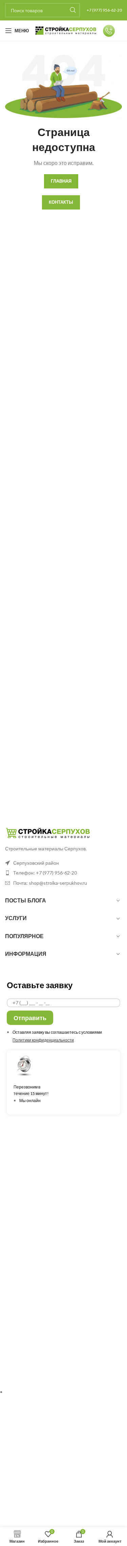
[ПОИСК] (73, 10)
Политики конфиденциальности (43, 1040)
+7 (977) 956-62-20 (104, 10)
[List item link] (63, 873)
